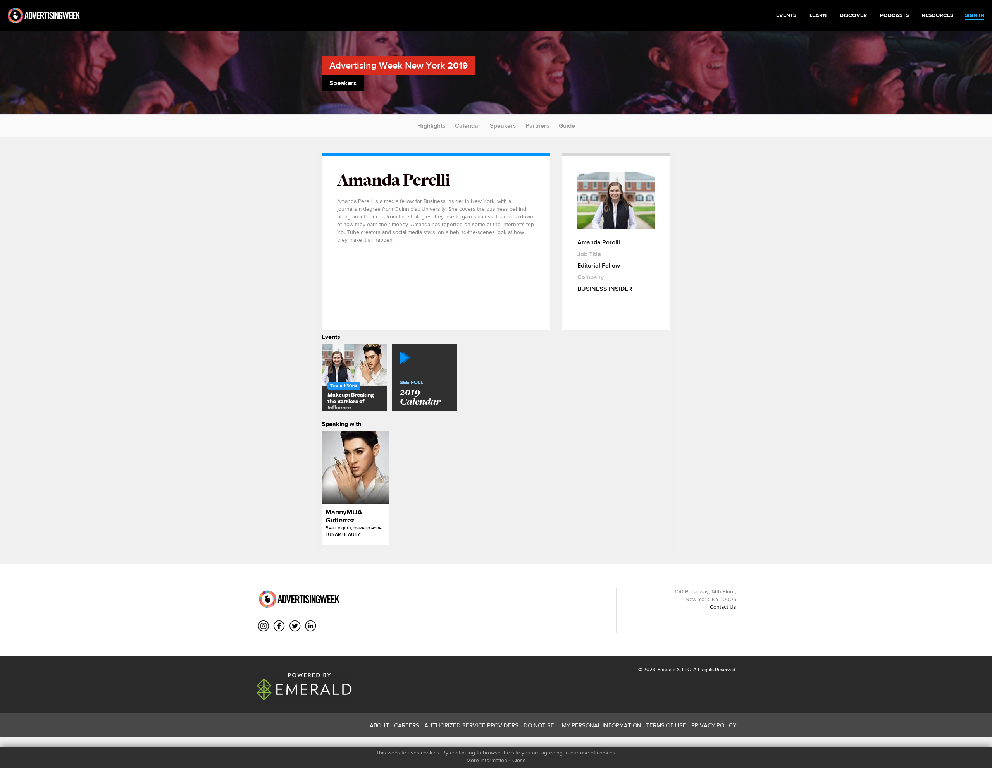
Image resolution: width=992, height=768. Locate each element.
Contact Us (723, 607)
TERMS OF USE (666, 725)
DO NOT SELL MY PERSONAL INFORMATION (582, 725)
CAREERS (406, 725)
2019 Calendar (420, 393)
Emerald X (668, 669)
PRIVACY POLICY (713, 725)
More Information (487, 760)
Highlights (431, 125)
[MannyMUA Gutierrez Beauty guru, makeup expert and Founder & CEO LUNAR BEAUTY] (355, 467)
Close (519, 760)
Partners (537, 125)
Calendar (467, 125)
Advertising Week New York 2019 (398, 65)
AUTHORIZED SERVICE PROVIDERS (471, 725)
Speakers (503, 125)
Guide (567, 125)
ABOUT (379, 725)
